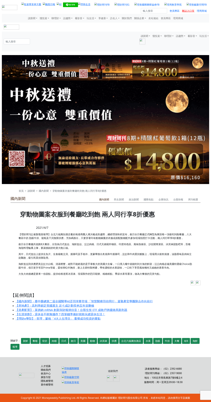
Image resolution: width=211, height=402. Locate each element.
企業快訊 (163, 199)
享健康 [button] (102, 18)
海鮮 (195, 341)
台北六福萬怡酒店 (131, 341)
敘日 (73, 341)
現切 (86, 244)
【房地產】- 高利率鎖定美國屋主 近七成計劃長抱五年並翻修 (54, 305)
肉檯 (54, 341)
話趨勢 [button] (67, 18)
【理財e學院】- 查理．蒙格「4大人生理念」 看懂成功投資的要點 (58, 318)
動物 (92, 341)
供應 (114, 341)
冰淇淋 (103, 341)
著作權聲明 (47, 384)
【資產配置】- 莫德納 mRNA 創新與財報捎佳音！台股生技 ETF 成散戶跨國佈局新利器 (71, 310)
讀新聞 (31, 191)
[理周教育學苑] (173, 4)
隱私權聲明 (47, 381)
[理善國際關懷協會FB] (147, 4)
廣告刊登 (46, 377)
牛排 (167, 341)
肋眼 (157, 341)
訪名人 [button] (114, 18)
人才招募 (46, 366)
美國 (82, 341)
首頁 (21, 191)
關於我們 (127, 18)
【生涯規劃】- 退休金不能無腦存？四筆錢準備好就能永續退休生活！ (60, 314)
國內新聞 (44, 191)
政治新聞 (134, 199)
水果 (148, 341)
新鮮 (124, 254)
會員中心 (46, 373)
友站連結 (153, 18)
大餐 (176, 341)
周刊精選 (193, 199)
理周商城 (202, 10)
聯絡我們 (46, 369)
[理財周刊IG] (122, 4)
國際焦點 (149, 199)
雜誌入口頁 (188, 10)
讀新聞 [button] (31, 18)
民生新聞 (119, 199)
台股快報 (178, 199)
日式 (63, 341)
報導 (15, 346)
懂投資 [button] (43, 18)
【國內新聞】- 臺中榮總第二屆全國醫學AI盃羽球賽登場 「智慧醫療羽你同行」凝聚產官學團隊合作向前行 (84, 301)
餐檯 (66, 244)
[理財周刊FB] (102, 4)
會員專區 (174, 10)
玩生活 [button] (90, 18)
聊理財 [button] (55, 18)
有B (186, 341)
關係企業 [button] (139, 18)
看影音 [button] (78, 18)
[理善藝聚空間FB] (196, 4)
